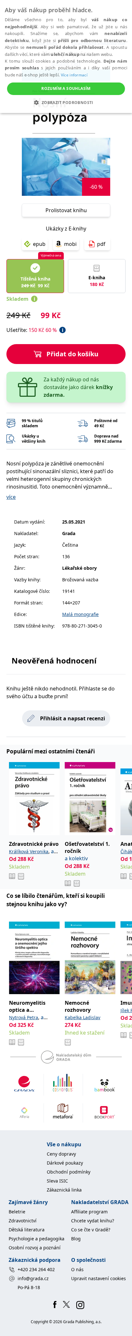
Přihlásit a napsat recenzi (72, 718)
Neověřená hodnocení (54, 660)
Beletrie (17, 1212)
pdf (101, 243)
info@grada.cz (33, 1278)
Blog (76, 1239)
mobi (70, 243)
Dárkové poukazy (65, 1163)
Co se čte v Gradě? (90, 1230)
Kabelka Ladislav (82, 1017)
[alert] (66, 56)
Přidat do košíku (72, 354)
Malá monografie (80, 614)
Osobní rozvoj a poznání (35, 1248)
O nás (77, 1269)
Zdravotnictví (23, 1221)
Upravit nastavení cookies (98, 1278)
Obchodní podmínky (68, 1172)
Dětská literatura (27, 1230)
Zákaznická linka (64, 1190)
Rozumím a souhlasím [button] (66, 88)
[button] (66, 102)
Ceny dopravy (61, 1154)
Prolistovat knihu (66, 210)
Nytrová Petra (23, 1017)
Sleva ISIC (57, 1181)
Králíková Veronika (28, 851)
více (11, 496)
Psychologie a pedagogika (36, 1239)
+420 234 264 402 (36, 1269)
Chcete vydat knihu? (92, 1221)
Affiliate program (89, 1212)
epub (39, 243)
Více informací (74, 75)
